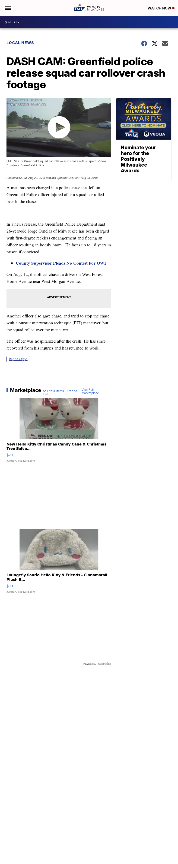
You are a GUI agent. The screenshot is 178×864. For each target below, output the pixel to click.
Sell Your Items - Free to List (60, 392)
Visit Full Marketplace (90, 391)
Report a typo (18, 359)
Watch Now (160, 8)
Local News (20, 42)
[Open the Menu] (7, 8)
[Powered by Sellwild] (104, 664)
